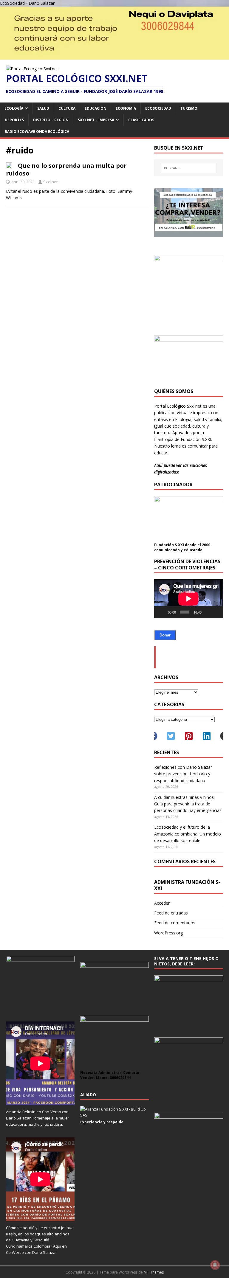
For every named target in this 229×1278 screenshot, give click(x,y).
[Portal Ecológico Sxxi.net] (114, 56)
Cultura (66, 108)
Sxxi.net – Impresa (96, 119)
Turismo (188, 108)
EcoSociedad (158, 108)
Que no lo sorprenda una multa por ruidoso (66, 169)
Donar (165, 635)
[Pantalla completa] (216, 612)
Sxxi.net (50, 181)
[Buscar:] (188, 168)
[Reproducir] (162, 612)
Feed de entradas (171, 913)
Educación (95, 108)
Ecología (13, 108)
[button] (170, 736)
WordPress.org (168, 933)
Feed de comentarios (174, 922)
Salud (43, 108)
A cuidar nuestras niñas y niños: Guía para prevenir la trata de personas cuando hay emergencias (188, 803)
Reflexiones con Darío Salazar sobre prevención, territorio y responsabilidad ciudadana (183, 773)
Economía (126, 108)
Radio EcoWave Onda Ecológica (37, 131)
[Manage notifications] (215, 1265)
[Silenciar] (207, 612)
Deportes (14, 119)
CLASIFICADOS (141, 119)
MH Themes (154, 1272)
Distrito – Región (51, 119)
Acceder (162, 903)
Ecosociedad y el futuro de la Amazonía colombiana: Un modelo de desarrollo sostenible (187, 833)
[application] (188, 598)
